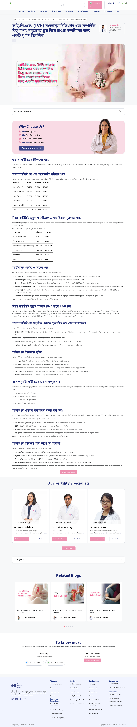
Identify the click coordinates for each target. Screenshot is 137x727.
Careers (52, 696)
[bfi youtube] (123, 5)
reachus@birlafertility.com (117, 687)
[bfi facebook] (126, 5)
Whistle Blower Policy (56, 710)
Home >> (17, 19)
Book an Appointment (68, 472)
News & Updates (55, 692)
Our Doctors (96, 11)
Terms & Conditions (56, 714)
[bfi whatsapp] (24, 699)
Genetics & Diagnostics (77, 704)
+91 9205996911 (113, 684)
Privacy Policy (15, 725)
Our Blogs (92, 684)
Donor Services (74, 692)
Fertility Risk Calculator (116, 705)
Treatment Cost (94, 700)
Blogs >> (25, 19)
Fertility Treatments (75, 684)
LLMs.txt (31, 725)
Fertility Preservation (76, 696)
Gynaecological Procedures (78, 700)
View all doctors (68, 548)
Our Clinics (31, 11)
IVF (14, 40)
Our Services (69, 11)
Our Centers (96, 3)
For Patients (108, 11)
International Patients (95, 710)
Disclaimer (23, 725)
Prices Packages (56, 11)
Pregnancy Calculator (115, 702)
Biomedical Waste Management (55, 705)
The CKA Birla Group (56, 684)
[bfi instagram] (120, 5)
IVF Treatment (93, 714)
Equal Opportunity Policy (57, 718)
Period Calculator (114, 698)
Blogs (117, 11)
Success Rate (43, 11)
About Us (21, 11)
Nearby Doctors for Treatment (95, 705)
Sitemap (91, 696)
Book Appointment (31, 148)
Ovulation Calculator (115, 694)
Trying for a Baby (82, 11)
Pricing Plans (93, 692)
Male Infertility (74, 688)
